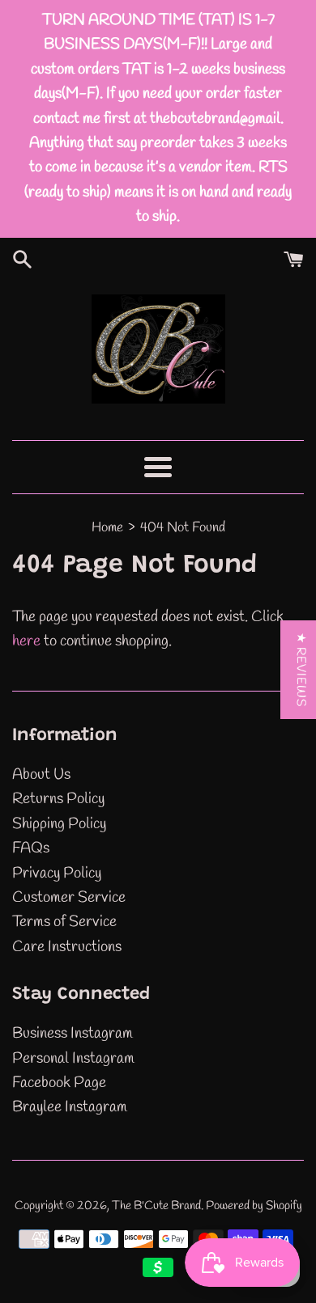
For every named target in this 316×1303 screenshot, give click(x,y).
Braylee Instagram (69, 1107)
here (26, 641)
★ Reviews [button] (301, 669)
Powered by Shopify (254, 1206)
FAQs (30, 848)
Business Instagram (72, 1033)
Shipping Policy (59, 824)
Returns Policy (58, 799)
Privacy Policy (56, 873)
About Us (41, 774)
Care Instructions (67, 947)
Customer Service (69, 897)
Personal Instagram (73, 1058)
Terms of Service (64, 922)
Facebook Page (59, 1083)
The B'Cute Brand (156, 1206)
